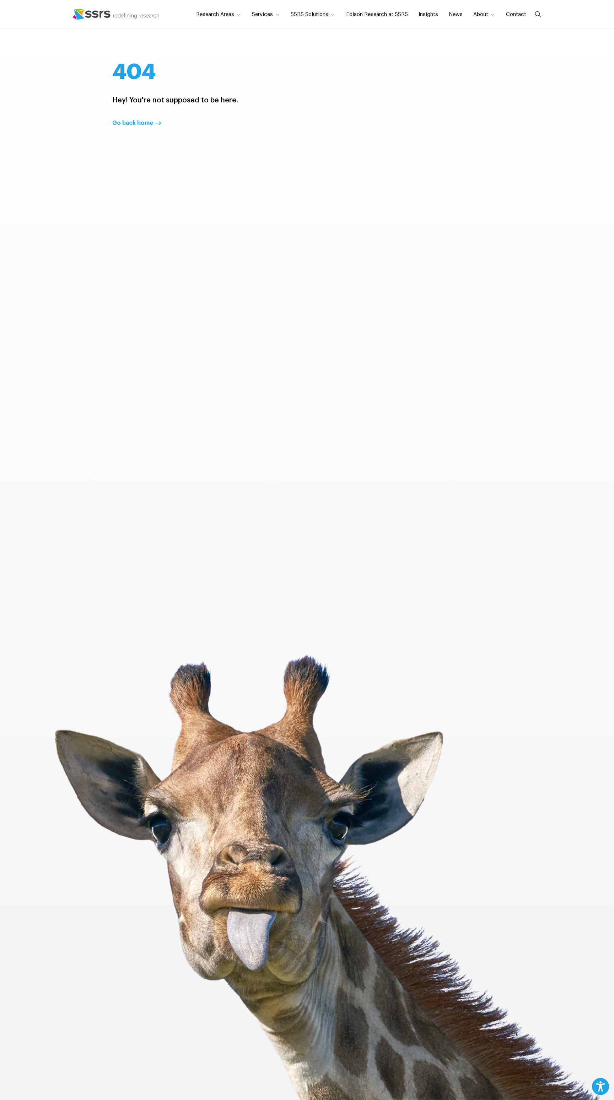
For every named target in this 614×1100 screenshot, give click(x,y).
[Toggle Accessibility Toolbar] (600, 1086)
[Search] (537, 14)
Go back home (132, 123)
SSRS (116, 14)
